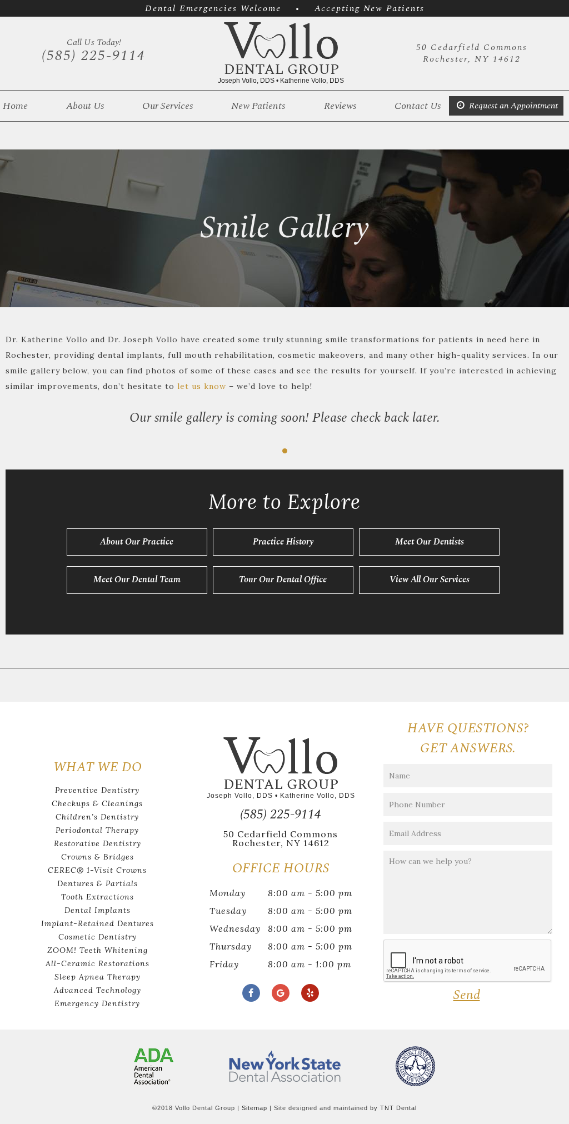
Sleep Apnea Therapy (97, 977)
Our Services (167, 105)
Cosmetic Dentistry (97, 937)
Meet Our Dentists (429, 541)
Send (466, 995)
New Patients (258, 105)
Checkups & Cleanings (97, 803)
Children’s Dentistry (97, 817)
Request (512, 105)
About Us (85, 105)
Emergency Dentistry (97, 1003)
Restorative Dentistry (97, 843)
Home (15, 105)
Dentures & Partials (97, 883)
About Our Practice (136, 541)
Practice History (283, 541)
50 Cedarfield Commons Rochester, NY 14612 (471, 53)
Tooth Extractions (97, 897)
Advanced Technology (97, 990)
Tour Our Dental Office (283, 579)
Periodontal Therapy (97, 830)
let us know (201, 386)
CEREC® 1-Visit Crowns (97, 870)
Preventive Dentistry (97, 790)
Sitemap (254, 1108)
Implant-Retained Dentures (97, 923)
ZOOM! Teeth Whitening (97, 950)
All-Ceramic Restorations (97, 963)
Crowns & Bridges (97, 857)
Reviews (340, 105)
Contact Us (418, 105)
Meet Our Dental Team (137, 579)
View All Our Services (430, 579)
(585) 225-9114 (94, 50)
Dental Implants (97, 910)
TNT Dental (398, 1108)
